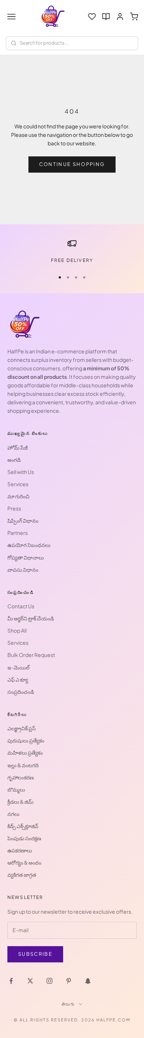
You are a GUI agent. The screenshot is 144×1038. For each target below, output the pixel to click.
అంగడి (14, 459)
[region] (72, 251)
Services (17, 484)
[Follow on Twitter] (30, 981)
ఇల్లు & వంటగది (23, 765)
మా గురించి (18, 496)
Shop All (17, 630)
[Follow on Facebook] (11, 981)
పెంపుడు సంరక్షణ (24, 838)
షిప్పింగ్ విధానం (22, 520)
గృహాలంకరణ (20, 777)
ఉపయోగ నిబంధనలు (29, 545)
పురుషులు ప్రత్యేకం (25, 740)
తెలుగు (68, 1003)
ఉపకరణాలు (19, 850)
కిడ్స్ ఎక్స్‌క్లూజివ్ (22, 826)
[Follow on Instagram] (49, 981)
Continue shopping (72, 164)
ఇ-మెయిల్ (18, 667)
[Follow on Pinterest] (68, 981)
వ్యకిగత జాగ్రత (21, 874)
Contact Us (20, 606)
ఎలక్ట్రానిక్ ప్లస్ (21, 728)
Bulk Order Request (31, 654)
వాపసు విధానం (22, 569)
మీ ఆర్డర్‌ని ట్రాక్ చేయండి (30, 618)
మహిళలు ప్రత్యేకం (25, 752)
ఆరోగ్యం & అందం (24, 862)
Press (14, 508)
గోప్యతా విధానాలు (25, 557)
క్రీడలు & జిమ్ (20, 801)
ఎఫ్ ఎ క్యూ (17, 679)
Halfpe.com (113, 1019)
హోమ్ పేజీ (17, 447)
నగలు (13, 813)
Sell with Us (20, 471)
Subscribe (35, 954)
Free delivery (72, 260)
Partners (17, 532)
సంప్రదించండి (20, 691)
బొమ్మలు (16, 789)
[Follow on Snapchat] (88, 981)
